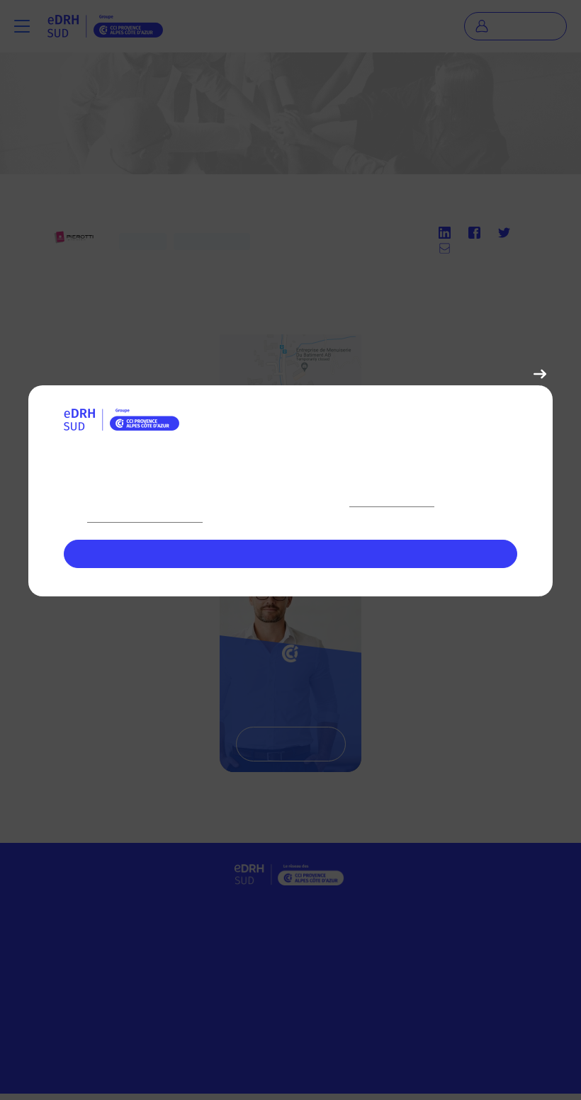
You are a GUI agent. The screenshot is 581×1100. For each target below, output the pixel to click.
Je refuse (504, 373)
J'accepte (291, 553)
